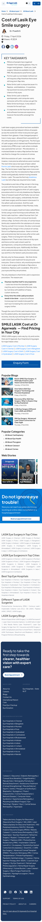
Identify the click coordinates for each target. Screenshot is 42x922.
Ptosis (25, 791)
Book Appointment (38, 3)
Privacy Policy (9, 904)
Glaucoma (15, 776)
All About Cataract (12, 445)
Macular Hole (8, 781)
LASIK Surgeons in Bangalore (29, 561)
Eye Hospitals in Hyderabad (13, 732)
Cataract (6, 776)
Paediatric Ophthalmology (13, 858)
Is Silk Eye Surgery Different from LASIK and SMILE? (25, 410)
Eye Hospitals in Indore (10, 590)
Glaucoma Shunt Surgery (12, 822)
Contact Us (7, 697)
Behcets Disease (9, 796)
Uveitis (12, 789)
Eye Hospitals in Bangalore (30, 580)
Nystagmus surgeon (20, 873)
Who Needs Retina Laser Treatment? (17, 624)
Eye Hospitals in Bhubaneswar (12, 587)
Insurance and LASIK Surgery (29, 627)
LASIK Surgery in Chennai (11, 538)
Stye (21, 804)
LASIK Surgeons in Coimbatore (12, 572)
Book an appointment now (21, 519)
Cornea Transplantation (24, 794)
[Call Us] (34, 3)
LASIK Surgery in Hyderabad (29, 543)
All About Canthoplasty (14, 435)
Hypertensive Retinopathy (23, 799)
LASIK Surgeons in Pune (10, 561)
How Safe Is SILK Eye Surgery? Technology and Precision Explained (24, 391)
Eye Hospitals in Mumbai (10, 582)
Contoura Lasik (34, 606)
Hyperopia (18, 807)
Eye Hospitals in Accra (28, 593)
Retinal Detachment (10, 783)
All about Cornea (11, 449)
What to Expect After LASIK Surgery (13, 619)
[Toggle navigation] (4, 3)
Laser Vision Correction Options (13, 622)
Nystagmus (17, 791)
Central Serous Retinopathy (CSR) (24, 832)
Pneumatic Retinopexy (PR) (20, 853)
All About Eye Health (13, 438)
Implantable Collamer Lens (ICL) (13, 609)
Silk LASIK (29, 609)
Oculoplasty (17, 845)
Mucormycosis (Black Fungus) (14, 801)
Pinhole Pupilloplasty (24, 855)
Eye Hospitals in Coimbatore (29, 585)
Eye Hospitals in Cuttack (27, 590)
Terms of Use (18, 898)
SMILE (9, 611)
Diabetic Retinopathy (29, 776)
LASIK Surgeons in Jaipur (30, 569)
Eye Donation (8, 708)
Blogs (5, 694)
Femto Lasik (6, 166)
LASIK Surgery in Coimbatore (17, 551)
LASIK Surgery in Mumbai (30, 538)
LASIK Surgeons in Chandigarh (23, 567)
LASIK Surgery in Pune (10, 540)
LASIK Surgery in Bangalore (29, 540)
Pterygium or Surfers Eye (25, 789)
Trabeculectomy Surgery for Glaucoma (18, 819)
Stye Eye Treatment (20, 835)
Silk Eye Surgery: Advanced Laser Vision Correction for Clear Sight (25, 420)
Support (6, 898)
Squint (5, 789)
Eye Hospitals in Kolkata (31, 587)
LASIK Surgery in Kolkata (10, 543)
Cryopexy (29, 858)
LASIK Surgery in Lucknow (20, 548)
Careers (6, 691)
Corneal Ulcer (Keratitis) (12, 778)
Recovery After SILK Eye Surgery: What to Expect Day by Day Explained (25, 401)
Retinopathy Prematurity (23, 781)
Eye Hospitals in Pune (28, 582)
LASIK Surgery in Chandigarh (13, 546)
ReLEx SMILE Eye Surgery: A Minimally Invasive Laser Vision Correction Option (25, 381)
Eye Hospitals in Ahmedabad (14, 749)
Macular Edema (29, 786)
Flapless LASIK (16, 840)
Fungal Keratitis (28, 778)
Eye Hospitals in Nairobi (12, 754)
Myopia (15, 804)
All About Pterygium (13, 442)
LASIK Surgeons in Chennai (11, 559)
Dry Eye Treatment (17, 863)
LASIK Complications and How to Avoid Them (17, 630)
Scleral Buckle (19, 868)
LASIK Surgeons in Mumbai (30, 559)
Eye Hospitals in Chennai (10, 580)
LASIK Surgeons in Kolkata (12, 564)
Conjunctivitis (8, 794)
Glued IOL (28, 848)
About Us (6, 689)
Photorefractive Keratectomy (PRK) (14, 606)
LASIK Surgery (17, 611)
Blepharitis (7, 791)
